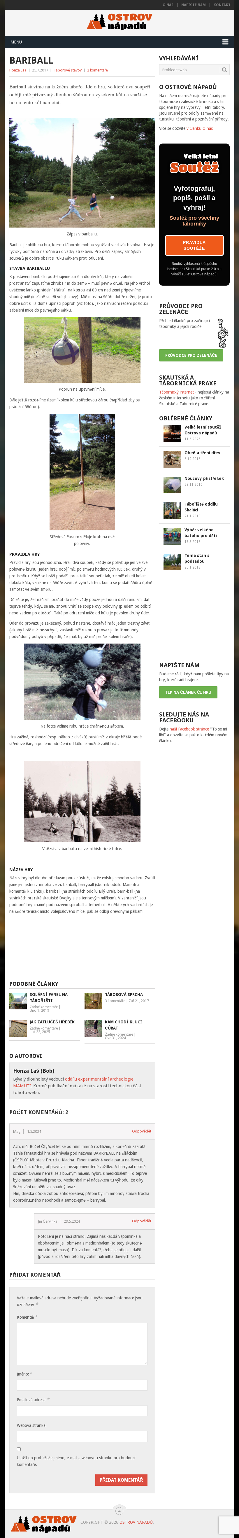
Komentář (27, 1317)
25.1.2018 (192, 567)
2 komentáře (97, 70)
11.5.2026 (192, 439)
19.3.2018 (192, 542)
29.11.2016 (193, 485)
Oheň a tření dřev (202, 452)
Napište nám (193, 5)
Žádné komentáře (44, 1007)
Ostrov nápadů (136, 1522)
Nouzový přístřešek (204, 478)
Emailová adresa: (33, 1399)
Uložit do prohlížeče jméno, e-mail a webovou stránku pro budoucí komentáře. (76, 1461)
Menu (16, 42)
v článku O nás (200, 128)
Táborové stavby (68, 70)
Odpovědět (141, 1131)
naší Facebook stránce (189, 729)
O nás (168, 5)
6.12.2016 (192, 459)
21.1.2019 (192, 516)
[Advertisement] (100, 950)
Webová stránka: (32, 1425)
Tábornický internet (176, 392)
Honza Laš (18, 70)
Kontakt (222, 5)
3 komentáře (115, 1001)
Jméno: (24, 1374)
